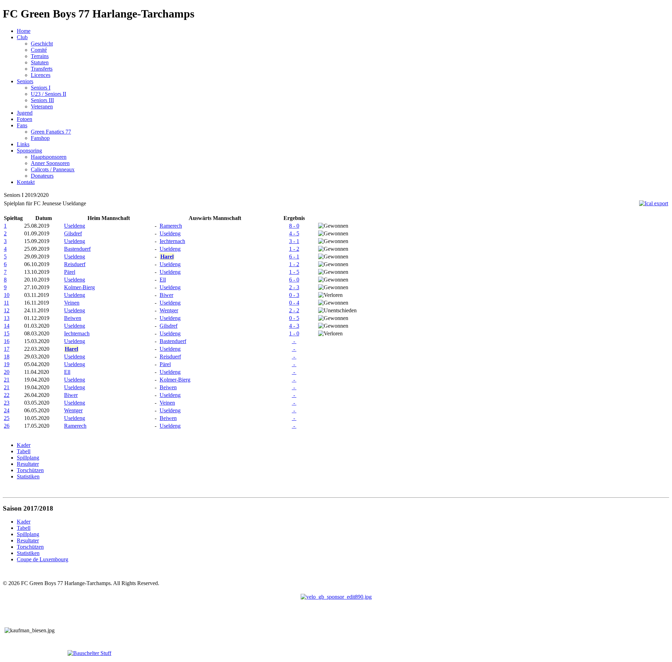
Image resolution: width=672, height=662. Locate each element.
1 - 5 (294, 272)
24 (6, 410)
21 (6, 380)
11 (6, 303)
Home (23, 31)
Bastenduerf (77, 249)
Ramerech (171, 226)
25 (6, 418)
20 (6, 372)
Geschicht (42, 44)
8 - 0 (294, 226)
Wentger (169, 310)
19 (6, 364)
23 (6, 403)
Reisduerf (74, 264)
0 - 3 (294, 295)
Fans (22, 125)
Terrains (40, 56)
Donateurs (42, 176)
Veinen (71, 303)
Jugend (25, 113)
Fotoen (24, 119)
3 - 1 (294, 241)
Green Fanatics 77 (51, 132)
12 (6, 310)
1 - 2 (294, 249)
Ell (163, 280)
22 (6, 395)
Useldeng (74, 226)
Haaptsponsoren (48, 157)
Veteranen (42, 106)
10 (6, 295)
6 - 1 (294, 256)
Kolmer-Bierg (79, 287)
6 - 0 (294, 280)
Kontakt (26, 182)
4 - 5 (294, 233)
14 (6, 326)
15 (6, 333)
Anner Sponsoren (50, 163)
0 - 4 (294, 303)
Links (23, 144)
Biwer (166, 295)
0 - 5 (294, 318)
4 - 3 (294, 326)
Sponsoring (29, 151)
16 (6, 341)
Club (22, 37)
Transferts (41, 69)
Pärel (69, 272)
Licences (40, 75)
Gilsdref (73, 233)
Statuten (40, 62)
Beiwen (72, 318)
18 (6, 357)
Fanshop (40, 138)
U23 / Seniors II (48, 94)
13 (6, 318)
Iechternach (172, 241)
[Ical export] (653, 203)
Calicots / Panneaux (53, 169)
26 (6, 426)
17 (6, 349)
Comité (39, 50)
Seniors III (42, 100)
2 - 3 (294, 287)
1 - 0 (294, 333)
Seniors (25, 81)
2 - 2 (294, 310)
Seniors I (40, 88)
